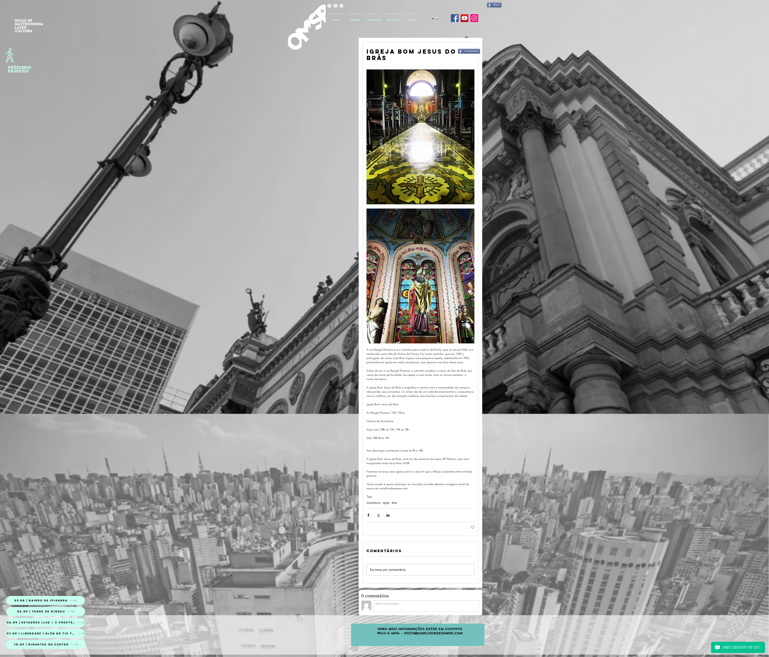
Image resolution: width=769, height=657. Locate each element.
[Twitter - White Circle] (341, 6)
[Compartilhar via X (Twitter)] (378, 515)
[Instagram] (474, 18)
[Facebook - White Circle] (335, 6)
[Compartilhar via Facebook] (368, 515)
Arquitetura (373, 502)
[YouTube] (464, 18)
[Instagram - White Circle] (329, 6)
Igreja (386, 502)
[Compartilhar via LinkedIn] (388, 515)
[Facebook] (455, 18)
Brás (394, 502)
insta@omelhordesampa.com (433, 633)
